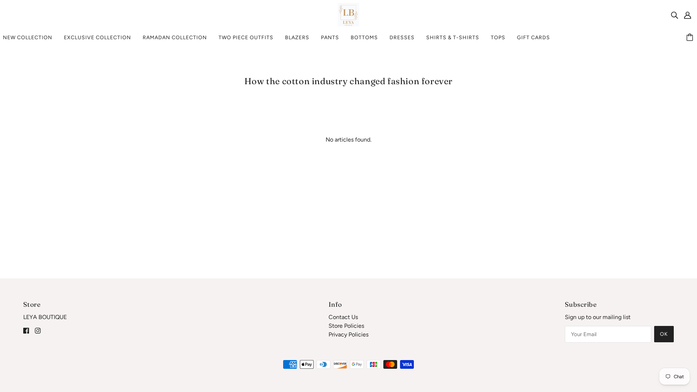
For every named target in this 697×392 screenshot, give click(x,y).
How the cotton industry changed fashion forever (348, 81)
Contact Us (343, 317)
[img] (674, 15)
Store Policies (346, 325)
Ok (664, 334)
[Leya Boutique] (348, 14)
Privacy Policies (348, 334)
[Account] (687, 15)
